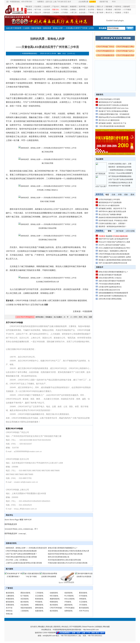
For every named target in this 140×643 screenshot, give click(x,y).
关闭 (80, 317)
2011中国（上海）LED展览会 (17, 560)
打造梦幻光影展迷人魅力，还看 (119, 164)
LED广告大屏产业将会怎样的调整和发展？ (21, 554)
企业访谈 (46, 10)
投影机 (29, 10)
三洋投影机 (39, 593)
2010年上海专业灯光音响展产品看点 (112, 245)
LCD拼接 (64, 13)
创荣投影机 (68, 611)
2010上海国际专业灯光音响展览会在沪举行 (114, 248)
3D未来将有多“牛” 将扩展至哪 (119, 186)
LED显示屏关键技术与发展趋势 (110, 275)
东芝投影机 (25, 599)
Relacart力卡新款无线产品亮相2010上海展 (114, 242)
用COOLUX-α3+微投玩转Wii (109, 120)
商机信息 (64, 7)
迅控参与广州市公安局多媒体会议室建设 (113, 111)
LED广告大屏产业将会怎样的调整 (120, 179)
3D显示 (126, 13)
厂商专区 (91, 13)
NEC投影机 (54, 596)
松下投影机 (25, 596)
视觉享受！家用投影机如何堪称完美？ (112, 226)
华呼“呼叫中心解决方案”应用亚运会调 (112, 211)
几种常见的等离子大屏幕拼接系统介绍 (112, 296)
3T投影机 (67, 602)
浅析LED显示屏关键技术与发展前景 (112, 281)
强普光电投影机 (26, 608)
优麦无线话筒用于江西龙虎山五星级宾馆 (113, 105)
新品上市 (37, 13)
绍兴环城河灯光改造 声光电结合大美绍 (113, 220)
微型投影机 (82, 300)
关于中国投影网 (75, 627)
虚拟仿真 (82, 10)
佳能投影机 (54, 593)
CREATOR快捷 (21, 300)
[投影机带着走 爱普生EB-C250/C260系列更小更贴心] (66, 583)
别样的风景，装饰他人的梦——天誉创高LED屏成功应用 (26, 548)
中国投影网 (17, 28)
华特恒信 (9, 611)
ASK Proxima (84, 611)
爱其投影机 (83, 593)
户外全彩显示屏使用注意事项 (109, 284)
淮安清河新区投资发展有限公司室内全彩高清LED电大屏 (68, 551)
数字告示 (26, 304)
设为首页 (33, 627)
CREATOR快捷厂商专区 (105, 46)
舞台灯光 (109, 13)
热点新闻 (99, 159)
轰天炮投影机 (84, 608)
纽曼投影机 (39, 611)
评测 (120, 195)
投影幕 (29, 13)
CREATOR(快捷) (56, 608)
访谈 (113, 195)
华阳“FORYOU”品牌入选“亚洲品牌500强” (114, 239)
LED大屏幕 (42, 300)
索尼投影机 (10, 593)
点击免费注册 (83, 2)
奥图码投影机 (55, 599)
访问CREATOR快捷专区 (25, 317)
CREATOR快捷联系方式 (105, 51)
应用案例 (38, 28)
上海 (54, 2)
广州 (58, 2)
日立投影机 (39, 596)
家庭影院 (73, 7)
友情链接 (98, 627)
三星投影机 (25, 611)
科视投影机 (10, 599)
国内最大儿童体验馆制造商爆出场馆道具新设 (115, 260)
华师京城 (9, 614)
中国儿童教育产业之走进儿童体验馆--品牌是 (115, 257)
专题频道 (118, 13)
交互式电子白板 (37, 304)
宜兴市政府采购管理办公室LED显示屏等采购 (64, 560)
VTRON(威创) (69, 608)
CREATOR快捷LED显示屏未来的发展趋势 (21, 551)
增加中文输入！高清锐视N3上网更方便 (113, 251)
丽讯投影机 (10, 602)
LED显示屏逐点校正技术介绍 (109, 290)
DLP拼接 (64, 10)
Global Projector (88, 627)
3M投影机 (82, 599)
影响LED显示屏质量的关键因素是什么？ (63, 548)
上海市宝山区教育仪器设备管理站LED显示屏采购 (24, 563)
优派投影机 (68, 593)
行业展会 (91, 7)
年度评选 (117, 7)
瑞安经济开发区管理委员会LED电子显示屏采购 (65, 554)
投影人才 (100, 7)
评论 (85, 317)
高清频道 (109, 10)
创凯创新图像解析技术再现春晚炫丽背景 (113, 293)
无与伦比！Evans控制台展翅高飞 (120, 173)
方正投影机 (83, 602)
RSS (114, 2)
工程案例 (55, 13)
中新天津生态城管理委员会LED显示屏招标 (21, 557)
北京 (50, 2)
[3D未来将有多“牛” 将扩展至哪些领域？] (13, 576)
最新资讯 (99, 94)
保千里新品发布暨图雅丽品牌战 (119, 176)
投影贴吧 (126, 7)
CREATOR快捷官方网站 (125, 46)
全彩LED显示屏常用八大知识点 (110, 278)
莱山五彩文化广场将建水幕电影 (110, 214)
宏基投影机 (10, 605)
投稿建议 (49, 317)
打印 (75, 317)
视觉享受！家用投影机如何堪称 (119, 167)
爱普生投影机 (25, 593)
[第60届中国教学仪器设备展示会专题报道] (84, 576)
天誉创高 (33, 300)
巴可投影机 (83, 596)
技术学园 (82, 7)
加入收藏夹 (58, 317)
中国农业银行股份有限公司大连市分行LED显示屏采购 (67, 563)
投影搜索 (109, 7)
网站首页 (29, 7)
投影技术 (99, 267)
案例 (132, 195)
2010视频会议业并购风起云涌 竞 (120, 183)
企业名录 (46, 7)
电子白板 (37, 10)
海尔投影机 (54, 605)
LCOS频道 (127, 10)
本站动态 (65, 627)
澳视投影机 (39, 605)
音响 (109, 231)
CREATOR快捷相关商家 (125, 55)
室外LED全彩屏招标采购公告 (58, 557)
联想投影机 (39, 599)
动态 (107, 195)
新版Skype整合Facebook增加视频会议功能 (114, 117)
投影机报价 (71, 630)
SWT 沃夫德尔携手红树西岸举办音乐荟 (113, 263)
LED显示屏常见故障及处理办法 (110, 287)
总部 (47, 2)
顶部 (90, 317)
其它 (65, 2)
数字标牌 (100, 13)
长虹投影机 (25, 605)
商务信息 (49, 627)
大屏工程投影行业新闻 (56, 300)
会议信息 (82, 13)
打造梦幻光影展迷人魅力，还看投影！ (112, 223)
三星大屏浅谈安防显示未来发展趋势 (112, 126)
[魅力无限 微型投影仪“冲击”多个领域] (31, 576)
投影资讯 (57, 627)
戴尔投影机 (25, 602)
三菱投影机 (10, 596)
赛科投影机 (39, 608)
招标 (126, 195)
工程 (29, 94)
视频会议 (100, 10)
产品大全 (55, 7)
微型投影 (117, 10)
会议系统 (91, 10)
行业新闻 (26, 28)
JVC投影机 (83, 605)
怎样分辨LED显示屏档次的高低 (110, 299)
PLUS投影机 (69, 596)
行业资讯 (37, 7)
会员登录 (92, 2)
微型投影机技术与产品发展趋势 (110, 102)
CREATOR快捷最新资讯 (105, 55)
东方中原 (9, 608)
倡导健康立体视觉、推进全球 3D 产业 (112, 123)
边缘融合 (73, 10)
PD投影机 (38, 602)
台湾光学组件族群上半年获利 (109, 99)
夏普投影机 (68, 605)
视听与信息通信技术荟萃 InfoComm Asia (113, 108)
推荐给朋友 (40, 317)
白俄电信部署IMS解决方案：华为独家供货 (114, 114)
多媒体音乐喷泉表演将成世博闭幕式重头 (113, 217)
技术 (69, 2)
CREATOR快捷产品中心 (125, 51)
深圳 (62, 2)
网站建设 (41, 627)
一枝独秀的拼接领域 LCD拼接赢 (120, 170)
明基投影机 (54, 602)
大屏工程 (73, 13)
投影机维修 (72, 300)
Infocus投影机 (69, 599)
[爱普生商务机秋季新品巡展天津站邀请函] (48, 576)
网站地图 (106, 627)
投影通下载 (104, 2)
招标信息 (46, 13)
